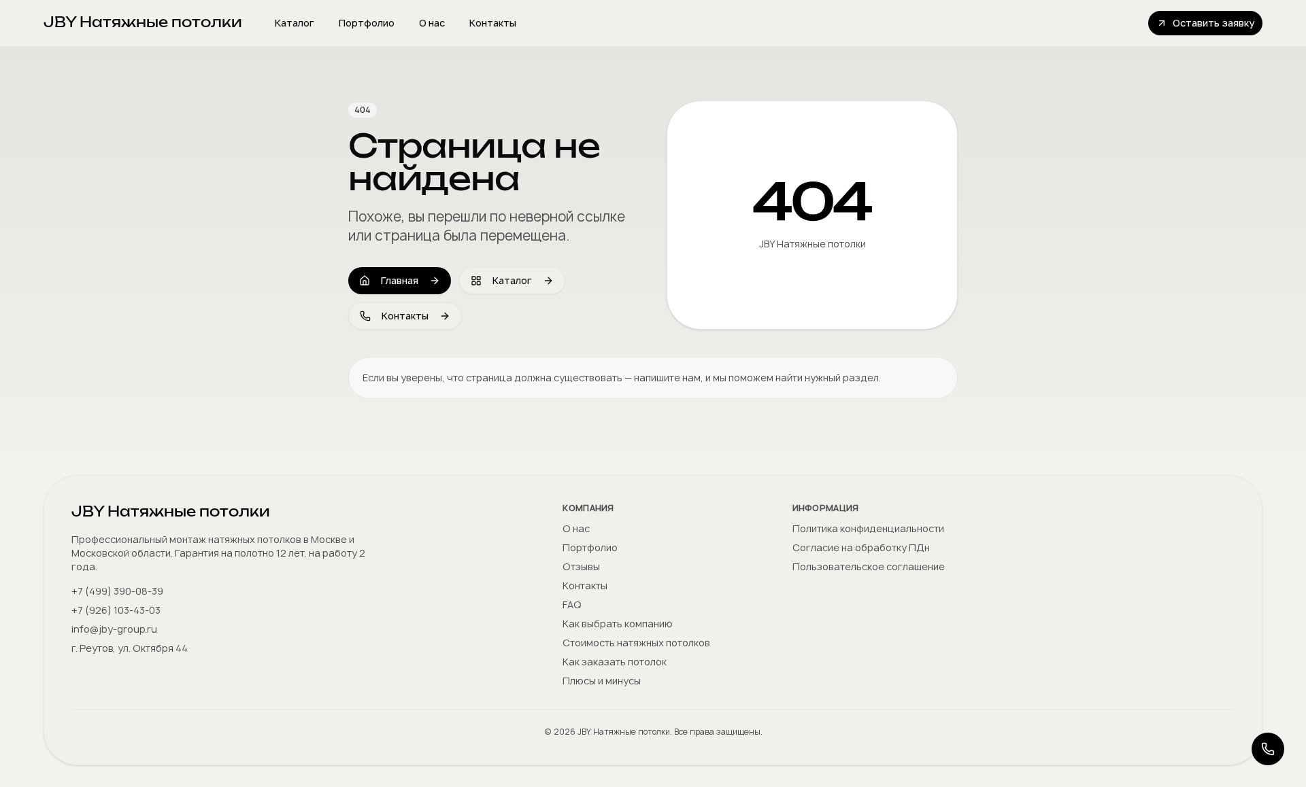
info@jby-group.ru (114, 629)
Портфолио (367, 22)
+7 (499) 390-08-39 (117, 590)
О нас (432, 22)
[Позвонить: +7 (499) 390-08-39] (1268, 749)
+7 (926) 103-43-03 (116, 610)
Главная (399, 280)
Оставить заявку (1213, 22)
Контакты (492, 22)
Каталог (294, 22)
